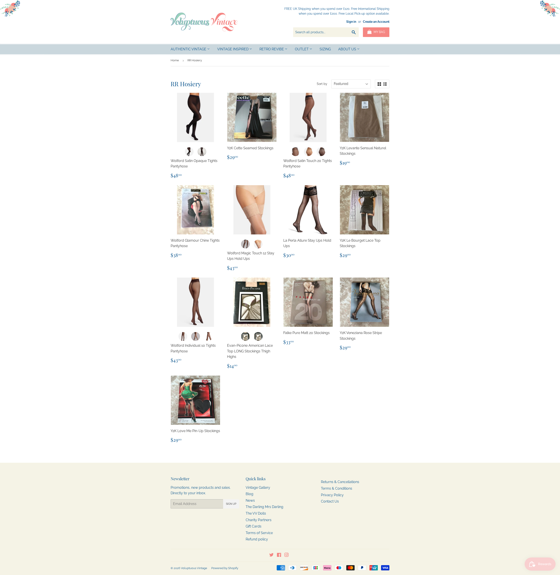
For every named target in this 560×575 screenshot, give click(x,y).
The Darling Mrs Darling (264, 507)
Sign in (351, 21)
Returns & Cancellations (340, 482)
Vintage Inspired (233, 49)
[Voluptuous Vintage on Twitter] (271, 555)
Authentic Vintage (189, 49)
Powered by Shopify (224, 568)
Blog (249, 494)
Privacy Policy (332, 495)
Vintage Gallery (258, 487)
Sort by (322, 84)
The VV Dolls (256, 513)
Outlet (302, 49)
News (250, 500)
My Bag (379, 32)
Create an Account (376, 21)
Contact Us (330, 501)
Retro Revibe (272, 49)
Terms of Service (259, 533)
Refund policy (257, 539)
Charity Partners (258, 520)
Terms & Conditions (336, 488)
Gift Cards (253, 526)
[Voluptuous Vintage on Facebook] (279, 555)
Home (175, 60)
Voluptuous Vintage (194, 568)
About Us (347, 49)
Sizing (325, 49)
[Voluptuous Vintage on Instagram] (286, 555)
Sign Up (231, 503)
